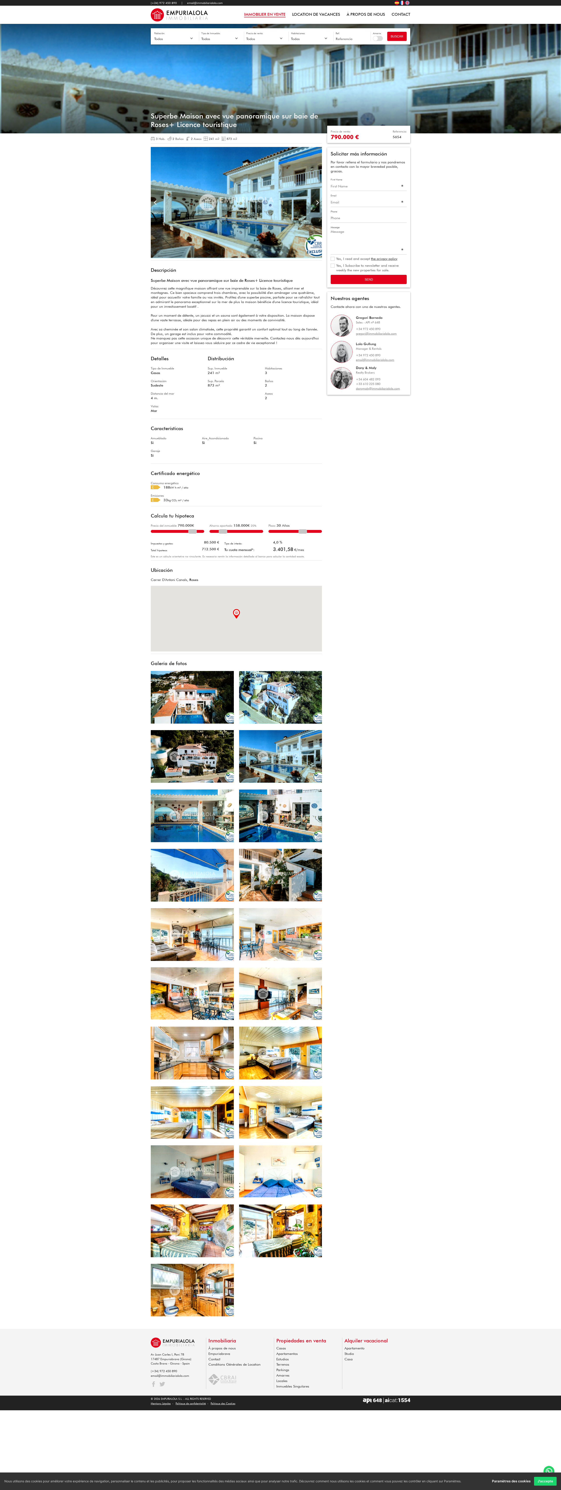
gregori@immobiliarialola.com (376, 333)
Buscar (397, 36)
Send (369, 279)
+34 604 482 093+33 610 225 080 (368, 382)
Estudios (282, 1359)
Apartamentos (287, 1354)
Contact (401, 14)
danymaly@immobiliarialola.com (378, 388)
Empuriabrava (219, 1354)
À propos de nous (366, 14)
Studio (349, 1354)
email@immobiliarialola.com (205, 3)
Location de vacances (316, 14)
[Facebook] (153, 1384)
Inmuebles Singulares (292, 1386)
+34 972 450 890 (368, 329)
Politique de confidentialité (191, 1403)
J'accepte (545, 1481)
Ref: (338, 33)
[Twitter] (162, 1384)
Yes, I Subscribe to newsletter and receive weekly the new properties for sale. (367, 267)
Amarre (378, 38)
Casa (348, 1359)
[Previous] (155, 202)
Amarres (282, 1375)
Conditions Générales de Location (234, 1364)
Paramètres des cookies (511, 1481)
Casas (281, 1348)
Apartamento (354, 1348)
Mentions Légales (161, 1403)
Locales (282, 1381)
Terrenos (282, 1364)
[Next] (317, 202)
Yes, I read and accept (366, 259)
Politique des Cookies (223, 1403)
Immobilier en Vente (265, 14)
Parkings (282, 1370)
